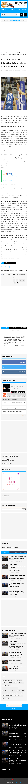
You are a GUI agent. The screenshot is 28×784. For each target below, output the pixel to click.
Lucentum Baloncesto (8, 460)
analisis (19, 680)
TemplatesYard (19, 779)
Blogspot (18, 782)
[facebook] (12, 708)
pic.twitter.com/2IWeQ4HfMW (11, 176)
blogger (5, 327)
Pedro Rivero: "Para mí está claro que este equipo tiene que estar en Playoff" (17, 585)
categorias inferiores (9, 687)
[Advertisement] (14, 37)
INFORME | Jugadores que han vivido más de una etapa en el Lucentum (17, 558)
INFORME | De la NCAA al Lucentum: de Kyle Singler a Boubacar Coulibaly (16, 654)
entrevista (5, 693)
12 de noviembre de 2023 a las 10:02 (14, 346)
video (10, 682)
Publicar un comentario (8, 349)
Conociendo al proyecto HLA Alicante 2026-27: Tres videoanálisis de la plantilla (17, 577)
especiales (5, 698)
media (4, 682)
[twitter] (15, 708)
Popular (14, 552)
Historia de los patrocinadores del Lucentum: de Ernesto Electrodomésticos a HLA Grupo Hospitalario (17, 735)
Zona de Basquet (6, 459)
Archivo (23, 552)
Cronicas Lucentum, (21, 70)
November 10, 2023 (8, 180)
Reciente (5, 552)
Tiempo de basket (7, 463)
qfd (15, 682)
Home (3, 52)
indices (19, 693)
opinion (20, 682)
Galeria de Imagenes (18, 690)
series (13, 693)
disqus (14, 327)
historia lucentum (10, 20)
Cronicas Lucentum (11, 52)
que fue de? (6, 685)
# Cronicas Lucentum (10, 262)
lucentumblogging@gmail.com (10, 547)
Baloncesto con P (6, 462)
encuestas (5, 690)
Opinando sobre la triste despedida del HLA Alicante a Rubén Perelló (17, 593)
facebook (23, 327)
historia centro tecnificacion (12, 695)
